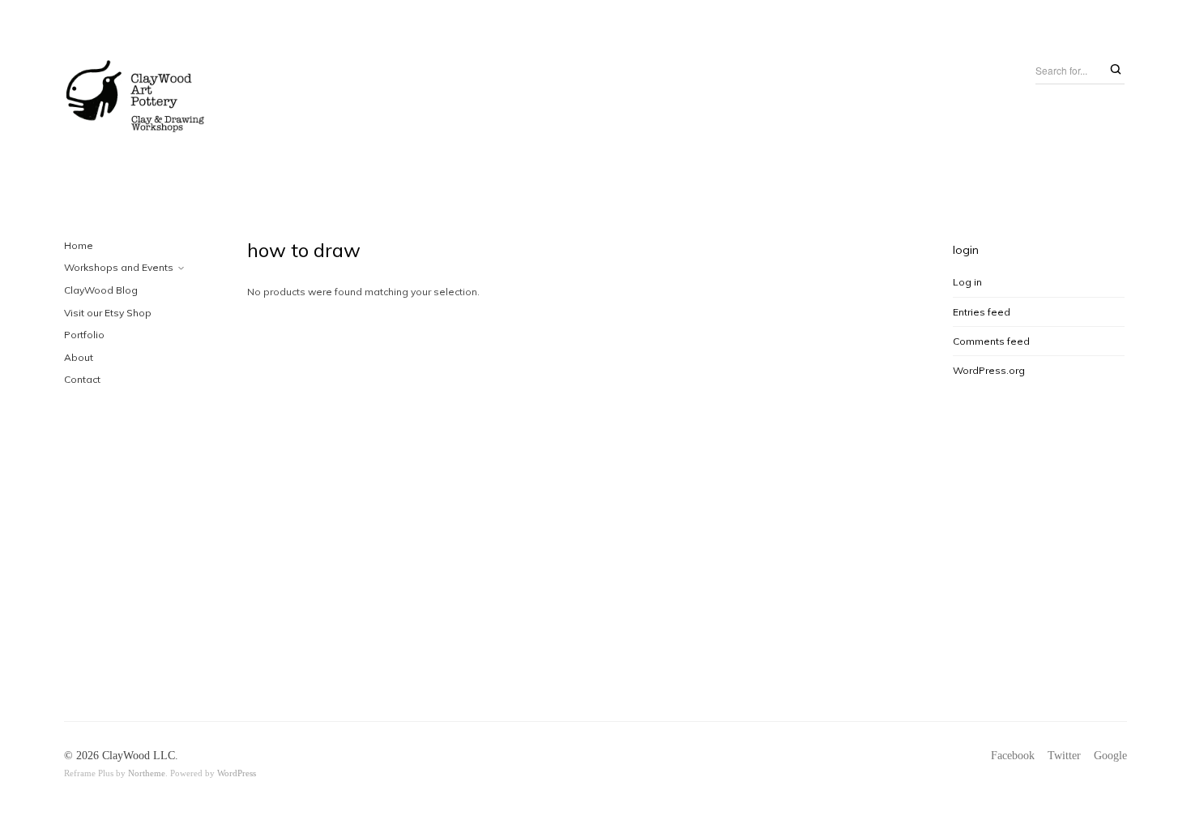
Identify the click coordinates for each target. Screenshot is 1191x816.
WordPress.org (989, 370)
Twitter (1064, 755)
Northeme (146, 773)
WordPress (236, 773)
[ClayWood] (135, 100)
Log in (967, 282)
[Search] (1116, 70)
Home (78, 245)
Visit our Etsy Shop (108, 313)
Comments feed (991, 341)
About (78, 357)
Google (1110, 755)
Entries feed (981, 312)
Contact (82, 379)
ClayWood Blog (101, 290)
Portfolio (84, 335)
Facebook (1013, 755)
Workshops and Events (118, 267)
